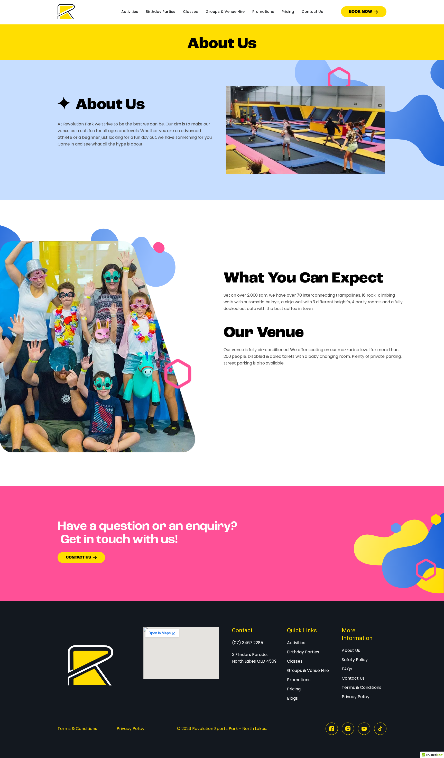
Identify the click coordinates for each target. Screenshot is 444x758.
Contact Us (312, 11)
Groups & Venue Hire (225, 11)
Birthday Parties (160, 11)
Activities (129, 11)
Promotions (263, 11)
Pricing (288, 11)
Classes (190, 11)
